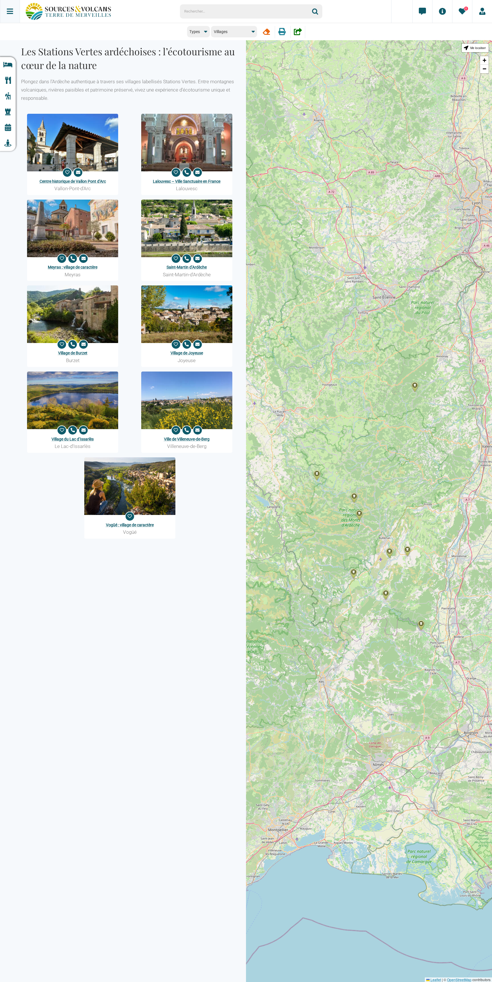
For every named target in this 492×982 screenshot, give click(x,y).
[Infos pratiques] (442, 11)
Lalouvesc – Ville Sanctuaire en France (186, 181)
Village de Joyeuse (187, 353)
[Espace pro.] (482, 11)
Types (194, 31)
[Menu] (10, 11)
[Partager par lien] (298, 32)
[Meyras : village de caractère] (72, 228)
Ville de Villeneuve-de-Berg (187, 439)
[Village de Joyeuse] (186, 314)
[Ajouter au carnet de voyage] (67, 172)
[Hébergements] (8, 65)
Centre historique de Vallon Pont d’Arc (73, 181)
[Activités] (8, 96)
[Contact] (422, 11)
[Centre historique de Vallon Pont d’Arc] (72, 142)
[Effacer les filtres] (266, 32)
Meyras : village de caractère (72, 267)
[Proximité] (8, 143)
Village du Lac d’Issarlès (73, 439)
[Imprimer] (282, 32)
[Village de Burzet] (72, 314)
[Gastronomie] (8, 80)
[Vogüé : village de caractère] (129, 486)
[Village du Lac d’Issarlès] (72, 400)
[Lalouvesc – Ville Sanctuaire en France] (186, 142)
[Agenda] (8, 127)
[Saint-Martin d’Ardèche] (186, 228)
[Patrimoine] (8, 112)
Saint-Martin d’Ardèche (187, 267)
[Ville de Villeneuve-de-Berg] (186, 400)
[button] (359, 515)
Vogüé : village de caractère (130, 525)
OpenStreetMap (459, 979)
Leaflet (435, 979)
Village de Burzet (72, 353)
